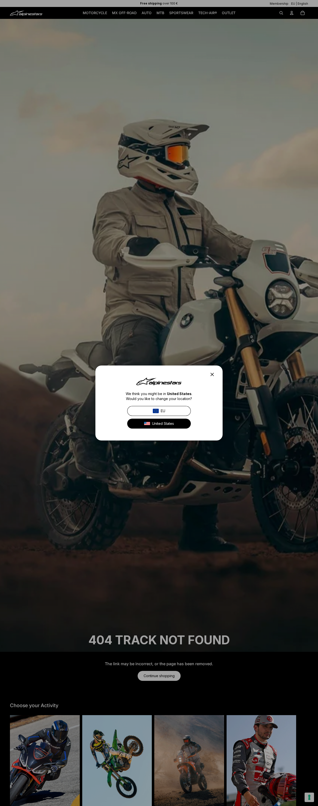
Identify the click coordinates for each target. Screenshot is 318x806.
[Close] (214, 374)
